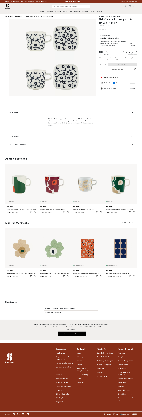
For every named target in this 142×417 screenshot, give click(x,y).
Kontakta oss (133, 1)
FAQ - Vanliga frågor (63, 386)
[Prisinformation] (107, 52)
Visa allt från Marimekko (126, 223)
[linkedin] (27, 414)
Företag (38, 1)
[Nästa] (91, 58)
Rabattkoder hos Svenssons (124, 374)
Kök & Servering (75, 11)
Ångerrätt (59, 402)
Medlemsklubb (123, 365)
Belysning (50, 11)
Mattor (65, 11)
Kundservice (60, 353)
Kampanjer (16, 1)
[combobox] (71, 6)
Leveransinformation (63, 367)
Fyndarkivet (44, 1)
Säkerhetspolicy (62, 378)
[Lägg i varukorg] (35, 212)
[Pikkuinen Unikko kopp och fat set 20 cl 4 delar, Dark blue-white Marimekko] (52, 57)
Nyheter (99, 11)
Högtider (121, 386)
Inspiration (31, 1)
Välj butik (132, 88)
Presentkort (81, 382)
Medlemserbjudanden (125, 378)
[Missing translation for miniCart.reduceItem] (100, 64)
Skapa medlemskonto (72, 334)
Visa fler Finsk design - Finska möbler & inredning (60, 308)
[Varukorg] (134, 6)
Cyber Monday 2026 (125, 394)
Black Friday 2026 (124, 390)
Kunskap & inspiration (125, 361)
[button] (102, 29)
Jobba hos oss (102, 376)
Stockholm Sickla (103, 357)
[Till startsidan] (7, 6)
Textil (92, 11)
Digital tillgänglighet (63, 394)
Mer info (132, 83)
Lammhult (100, 368)
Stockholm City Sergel (105, 353)
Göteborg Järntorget (105, 361)
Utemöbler (85, 11)
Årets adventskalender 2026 (126, 399)
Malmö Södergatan (104, 365)
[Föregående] (13, 58)
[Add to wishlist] (31, 212)
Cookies (59, 375)
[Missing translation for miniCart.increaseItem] (105, 64)
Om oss (100, 372)
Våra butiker (124, 1)
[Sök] (54, 6)
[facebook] (14, 414)
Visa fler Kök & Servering (53, 312)
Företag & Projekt (62, 398)
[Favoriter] (129, 6)
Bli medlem (132, 44)
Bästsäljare (122, 368)
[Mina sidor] (125, 6)
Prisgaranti (60, 390)
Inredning (58, 11)
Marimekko (18, 16)
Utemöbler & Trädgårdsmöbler (83, 370)
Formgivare (24, 1)
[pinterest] (23, 414)
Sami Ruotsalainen (105, 16)
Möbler (42, 11)
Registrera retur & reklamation (62, 358)
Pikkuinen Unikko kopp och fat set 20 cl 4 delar (38, 16)
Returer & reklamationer (64, 363)
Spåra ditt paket (62, 382)
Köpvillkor (59, 371)
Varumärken (8, 1)
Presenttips (122, 382)
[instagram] (18, 414)
